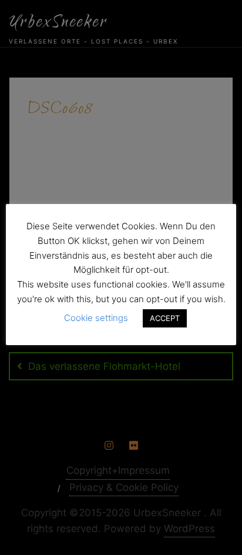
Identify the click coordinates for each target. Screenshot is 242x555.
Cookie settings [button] (96, 317)
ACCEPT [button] (165, 318)
